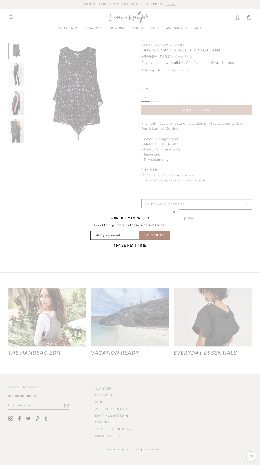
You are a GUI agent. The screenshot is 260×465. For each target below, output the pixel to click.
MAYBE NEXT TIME (130, 245)
